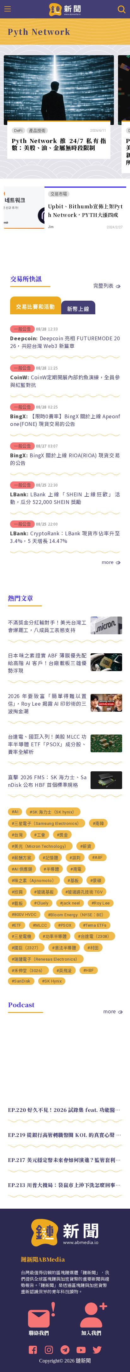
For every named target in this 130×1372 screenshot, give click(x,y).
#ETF (16, 925)
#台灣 (17, 835)
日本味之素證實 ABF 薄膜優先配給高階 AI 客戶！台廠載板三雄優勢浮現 (47, 662)
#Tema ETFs (95, 925)
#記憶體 (50, 857)
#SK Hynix (52, 981)
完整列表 (103, 285)
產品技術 (37, 130)
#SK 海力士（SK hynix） (53, 812)
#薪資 (86, 846)
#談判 (75, 857)
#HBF (88, 970)
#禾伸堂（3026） (28, 970)
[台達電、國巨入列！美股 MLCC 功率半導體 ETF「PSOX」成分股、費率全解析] (106, 750)
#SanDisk (21, 981)
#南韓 (98, 823)
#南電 (76, 869)
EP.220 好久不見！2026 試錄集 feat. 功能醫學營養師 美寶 (65, 1110)
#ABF (97, 857)
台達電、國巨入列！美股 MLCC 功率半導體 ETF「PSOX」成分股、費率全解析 (47, 744)
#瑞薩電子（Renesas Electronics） (46, 959)
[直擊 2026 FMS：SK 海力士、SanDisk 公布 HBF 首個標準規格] (106, 787)
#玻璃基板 (44, 892)
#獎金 (62, 835)
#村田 (93, 947)
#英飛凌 (64, 970)
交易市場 (58, 194)
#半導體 (51, 869)
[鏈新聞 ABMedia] (65, 9)
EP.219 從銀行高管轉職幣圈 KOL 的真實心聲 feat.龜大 (65, 1135)
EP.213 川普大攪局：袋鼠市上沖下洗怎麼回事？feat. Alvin (65, 1185)
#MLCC (40, 925)
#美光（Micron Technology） (40, 846)
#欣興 (17, 892)
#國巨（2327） (26, 947)
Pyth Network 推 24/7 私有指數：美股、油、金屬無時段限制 (59, 144)
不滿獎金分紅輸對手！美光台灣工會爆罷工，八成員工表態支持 (47, 626)
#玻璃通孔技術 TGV (84, 892)
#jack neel (70, 903)
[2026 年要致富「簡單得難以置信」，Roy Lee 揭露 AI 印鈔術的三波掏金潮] (106, 710)
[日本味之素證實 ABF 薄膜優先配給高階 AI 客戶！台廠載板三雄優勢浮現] (106, 669)
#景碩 (96, 880)
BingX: (19, 416)
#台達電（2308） (94, 936)
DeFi (18, 130)
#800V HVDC (24, 914)
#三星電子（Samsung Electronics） (46, 823)
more (108, 562)
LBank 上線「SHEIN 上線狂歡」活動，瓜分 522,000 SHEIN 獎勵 (65, 498)
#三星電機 (22, 936)
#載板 (17, 903)
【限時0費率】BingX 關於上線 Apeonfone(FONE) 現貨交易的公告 (65, 420)
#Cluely (41, 903)
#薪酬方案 (22, 857)
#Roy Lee (101, 903)
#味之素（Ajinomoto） (34, 880)
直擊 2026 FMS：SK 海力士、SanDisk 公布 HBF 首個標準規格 (47, 780)
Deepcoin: (24, 338)
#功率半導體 (55, 936)
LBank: (19, 494)
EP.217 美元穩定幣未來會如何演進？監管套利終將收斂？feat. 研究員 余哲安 (65, 1160)
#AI (15, 811)
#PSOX (65, 925)
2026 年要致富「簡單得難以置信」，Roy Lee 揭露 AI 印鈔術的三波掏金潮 (47, 703)
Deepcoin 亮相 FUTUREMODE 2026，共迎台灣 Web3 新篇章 (65, 342)
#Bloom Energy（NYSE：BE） (77, 914)
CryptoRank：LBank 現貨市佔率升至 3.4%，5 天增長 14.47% (65, 537)
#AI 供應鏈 (22, 869)
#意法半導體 (64, 947)
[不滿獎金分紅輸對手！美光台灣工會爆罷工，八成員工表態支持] (106, 632)
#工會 (39, 835)
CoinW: (19, 377)
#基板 (73, 880)
